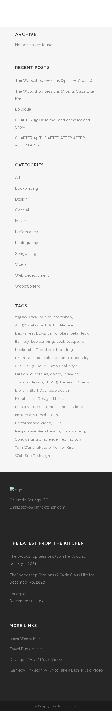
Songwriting (25, 253)
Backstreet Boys (30, 333)
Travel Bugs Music (26, 649)
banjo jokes (57, 333)
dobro (55, 374)
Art (17, 177)
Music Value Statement (36, 407)
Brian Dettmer (28, 358)
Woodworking (28, 286)
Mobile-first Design (33, 399)
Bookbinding (26, 188)
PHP (57, 423)
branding (64, 350)
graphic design (29, 382)
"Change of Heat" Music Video (36, 659)
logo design (59, 390)
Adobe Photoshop (55, 317)
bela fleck (79, 333)
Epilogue (23, 109)
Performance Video (33, 423)
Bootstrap (45, 350)
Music (20, 221)
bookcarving (42, 341)
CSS (19, 366)
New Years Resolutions (36, 415)
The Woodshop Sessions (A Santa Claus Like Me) (53, 575)
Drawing (71, 374)
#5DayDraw (26, 317)
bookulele (24, 350)
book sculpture (70, 341)
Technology (70, 439)
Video (20, 264)
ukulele (44, 447)
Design (21, 199)
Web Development (32, 275)
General (22, 210)
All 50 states (27, 325)
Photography (26, 243)
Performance (26, 232)
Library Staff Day (30, 390)
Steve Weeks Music (26, 638)
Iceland (67, 382)
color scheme (56, 358)
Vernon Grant (65, 447)
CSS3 (29, 366)
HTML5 (51, 382)
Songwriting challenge (36, 439)
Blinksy (22, 341)
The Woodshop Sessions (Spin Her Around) (53, 80)
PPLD (68, 423)
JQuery (82, 382)
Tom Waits (25, 447)
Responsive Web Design (37, 431)
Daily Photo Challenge (57, 366)
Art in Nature (61, 325)
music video (71, 407)
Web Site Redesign (32, 456)
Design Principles (31, 374)
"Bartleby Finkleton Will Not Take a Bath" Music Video (56, 670)
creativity (79, 358)
